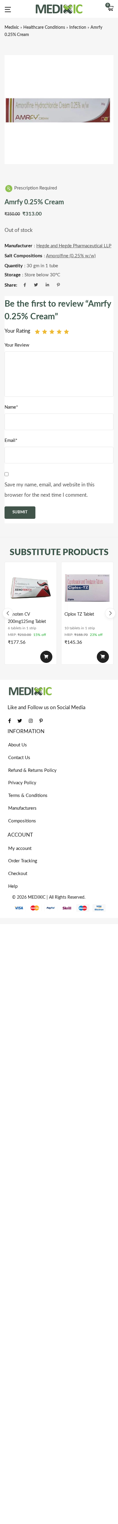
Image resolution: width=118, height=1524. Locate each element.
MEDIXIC (36, 897)
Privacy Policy (22, 783)
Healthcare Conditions (44, 27)
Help (13, 886)
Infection (77, 27)
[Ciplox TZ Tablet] (87, 588)
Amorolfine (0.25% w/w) (71, 256)
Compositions (22, 821)
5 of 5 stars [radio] (66, 331)
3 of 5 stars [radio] (51, 331)
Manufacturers (22, 808)
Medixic (12, 27)
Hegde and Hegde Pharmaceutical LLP (73, 246)
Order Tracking (22, 861)
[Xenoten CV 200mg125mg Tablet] (31, 588)
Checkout (17, 873)
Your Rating (17, 331)
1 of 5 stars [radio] (37, 331)
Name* (11, 407)
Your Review (17, 345)
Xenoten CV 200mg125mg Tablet (27, 618)
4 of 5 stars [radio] (59, 331)
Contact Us (19, 757)
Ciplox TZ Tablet (79, 614)
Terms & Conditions (28, 795)
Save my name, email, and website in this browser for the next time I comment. (49, 490)
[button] (110, 9)
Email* (11, 440)
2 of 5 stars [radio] (44, 331)
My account (19, 848)
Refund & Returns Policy (32, 770)
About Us (17, 745)
